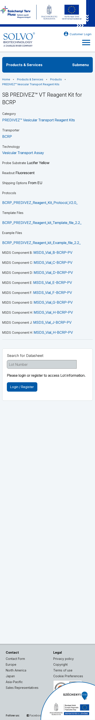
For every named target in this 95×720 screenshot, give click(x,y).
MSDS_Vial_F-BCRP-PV (52, 292)
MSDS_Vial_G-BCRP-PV (53, 302)
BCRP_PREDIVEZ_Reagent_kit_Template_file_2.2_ (42, 222)
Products (56, 79)
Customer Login (77, 34)
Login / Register (22, 387)
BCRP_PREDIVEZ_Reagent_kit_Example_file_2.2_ (41, 242)
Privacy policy (63, 659)
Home (6, 79)
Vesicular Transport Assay (23, 153)
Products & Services (30, 79)
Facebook (36, 715)
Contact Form (15, 659)
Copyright (60, 664)
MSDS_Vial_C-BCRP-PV (53, 262)
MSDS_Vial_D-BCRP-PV (53, 272)
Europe (11, 664)
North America (16, 670)
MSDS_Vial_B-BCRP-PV (52, 252)
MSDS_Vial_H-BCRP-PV (53, 312)
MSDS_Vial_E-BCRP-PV (52, 282)
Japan (10, 676)
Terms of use (62, 670)
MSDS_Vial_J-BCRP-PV (52, 322)
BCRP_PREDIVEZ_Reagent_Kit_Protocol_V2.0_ (40, 202)
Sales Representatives (22, 687)
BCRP (7, 136)
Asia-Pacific (14, 682)
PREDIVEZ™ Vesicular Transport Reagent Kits (30, 84)
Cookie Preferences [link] (68, 676)
